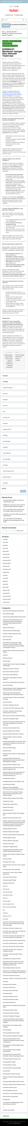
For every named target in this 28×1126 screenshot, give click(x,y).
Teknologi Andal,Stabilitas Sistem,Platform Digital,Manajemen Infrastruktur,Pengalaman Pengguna (13, 1020)
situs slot (5, 393)
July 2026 (5, 539)
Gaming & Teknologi (8, 685)
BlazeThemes (17, 1123)
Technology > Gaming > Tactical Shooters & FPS (14, 978)
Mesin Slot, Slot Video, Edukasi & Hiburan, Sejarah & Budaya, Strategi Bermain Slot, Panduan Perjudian (13, 793)
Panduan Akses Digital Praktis (10, 804)
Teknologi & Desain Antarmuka (10, 990)
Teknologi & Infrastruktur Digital (10, 999)
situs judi (5, 886)
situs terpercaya (7, 453)
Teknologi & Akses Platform (9, 984)
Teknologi (5, 981)
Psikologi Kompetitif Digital (9, 880)
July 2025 (5, 575)
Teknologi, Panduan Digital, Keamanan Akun (13, 1081)
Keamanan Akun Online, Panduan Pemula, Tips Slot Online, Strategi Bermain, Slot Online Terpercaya (14, 723)
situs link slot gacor (7, 387)
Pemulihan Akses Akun (8, 843)
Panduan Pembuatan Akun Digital (11, 831)
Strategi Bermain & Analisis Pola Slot (12, 958)
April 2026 (5, 548)
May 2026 (5, 545)
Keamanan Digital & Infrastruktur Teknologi (13, 734)
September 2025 (7, 569)
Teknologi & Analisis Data (9, 987)
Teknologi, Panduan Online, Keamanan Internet (14, 1084)
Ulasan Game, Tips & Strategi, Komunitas (13, 1093)
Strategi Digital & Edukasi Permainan (11, 968)
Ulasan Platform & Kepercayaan (10, 1096)
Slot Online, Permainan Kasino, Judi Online (13, 943)
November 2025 (6, 563)
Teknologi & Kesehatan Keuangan (11, 1013)
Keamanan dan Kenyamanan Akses (11, 728)
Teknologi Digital (7, 1030)
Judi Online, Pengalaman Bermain (11, 705)
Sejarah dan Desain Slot (8, 883)
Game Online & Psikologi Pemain (11, 671)
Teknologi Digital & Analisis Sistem (11, 1033)
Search (4, 488)
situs (4, 411)
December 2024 (6, 596)
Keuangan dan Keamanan (9, 778)
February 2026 (6, 554)
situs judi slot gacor (7, 892)
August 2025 (6, 572)
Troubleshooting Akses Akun (10, 1087)
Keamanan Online (7, 750)
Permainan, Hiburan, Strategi (10, 877)
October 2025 (6, 566)
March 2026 (6, 551)
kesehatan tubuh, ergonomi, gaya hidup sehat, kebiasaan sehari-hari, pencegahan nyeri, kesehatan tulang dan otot (14, 774)
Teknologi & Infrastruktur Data (10, 996)
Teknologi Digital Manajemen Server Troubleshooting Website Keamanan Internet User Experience (13, 1040)
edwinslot (5, 41)
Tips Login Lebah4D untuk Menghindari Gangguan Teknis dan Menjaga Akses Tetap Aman (13, 520)
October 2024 (6, 602)
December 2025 (6, 560)
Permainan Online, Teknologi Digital (11, 869)
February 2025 (6, 590)
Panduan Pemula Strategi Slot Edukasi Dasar (13, 834)
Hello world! (20, 530)
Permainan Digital (7, 859)
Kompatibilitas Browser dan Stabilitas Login (13, 781)
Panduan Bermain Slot (8, 810)
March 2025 (6, 587)
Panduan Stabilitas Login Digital (10, 840)
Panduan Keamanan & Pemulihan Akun (12, 817)
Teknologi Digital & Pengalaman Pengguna (13, 1036)
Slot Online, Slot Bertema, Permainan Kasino (13, 946)
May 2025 (5, 581)
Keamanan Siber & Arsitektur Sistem (11, 764)
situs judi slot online (8, 895)
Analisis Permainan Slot (8, 627)
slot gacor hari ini (7, 429)
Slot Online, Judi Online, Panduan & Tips (12, 928)
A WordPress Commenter (9, 530)
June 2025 (5, 578)
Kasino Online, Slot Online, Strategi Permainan (14, 715)
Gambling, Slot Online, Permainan (11, 668)
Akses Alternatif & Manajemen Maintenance (13, 610)
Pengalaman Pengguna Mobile (10, 846)
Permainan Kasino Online (9, 862)
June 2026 (5, 542)
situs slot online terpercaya (9, 907)
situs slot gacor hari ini (8, 471)
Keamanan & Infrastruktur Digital (10, 718)
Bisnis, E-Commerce (8, 636)
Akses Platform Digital (8, 613)
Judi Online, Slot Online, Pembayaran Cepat (13, 708)
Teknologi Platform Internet (9, 1065)
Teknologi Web (6, 1071)
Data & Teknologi (7, 639)
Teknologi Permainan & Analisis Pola (12, 1059)
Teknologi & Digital (7, 993)
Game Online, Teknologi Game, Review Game (13, 682)
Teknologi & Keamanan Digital (10, 1010)
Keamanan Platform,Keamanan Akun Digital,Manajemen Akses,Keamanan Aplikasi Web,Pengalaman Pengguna (14, 760)
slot (4, 910)
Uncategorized (6, 1099)
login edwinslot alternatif (10, 46)
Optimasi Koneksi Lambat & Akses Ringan (13, 798)
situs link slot (6, 417)
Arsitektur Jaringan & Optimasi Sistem (12, 633)
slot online (5, 919)
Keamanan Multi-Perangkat (9, 747)
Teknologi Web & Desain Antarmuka (11, 1074)
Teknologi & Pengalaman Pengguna (11, 1016)
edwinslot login (7, 43)
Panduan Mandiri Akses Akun (10, 828)
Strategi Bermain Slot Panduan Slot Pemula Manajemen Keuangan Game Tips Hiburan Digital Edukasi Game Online (13, 963)
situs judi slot (6, 889)
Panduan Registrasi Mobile (9, 837)
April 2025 (5, 584)
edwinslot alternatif (15, 41)
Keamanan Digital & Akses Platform (11, 731)
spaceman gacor (7, 477)
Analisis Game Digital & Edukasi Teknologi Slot (14, 616)
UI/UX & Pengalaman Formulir (10, 1090)
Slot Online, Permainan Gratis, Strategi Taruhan (14, 940)
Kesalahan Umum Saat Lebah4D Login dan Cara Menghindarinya (12, 1)
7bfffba (5, 59)
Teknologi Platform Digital (9, 1062)
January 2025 (6, 593)
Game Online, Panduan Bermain (10, 674)
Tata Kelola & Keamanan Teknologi (11, 975)
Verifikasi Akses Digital (8, 1110)
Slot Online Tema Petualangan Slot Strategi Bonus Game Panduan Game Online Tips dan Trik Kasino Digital (13, 923)
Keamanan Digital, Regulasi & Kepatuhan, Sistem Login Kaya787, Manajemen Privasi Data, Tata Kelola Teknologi (14, 743)
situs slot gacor (6, 441)
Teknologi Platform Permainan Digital (12, 1068)
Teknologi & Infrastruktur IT (9, 1002)
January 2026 (6, 557)
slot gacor (5, 399)
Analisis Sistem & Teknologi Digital (11, 630)
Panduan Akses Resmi (8, 807)
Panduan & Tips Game (8, 801)
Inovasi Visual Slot (7, 702)
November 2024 (6, 599)
